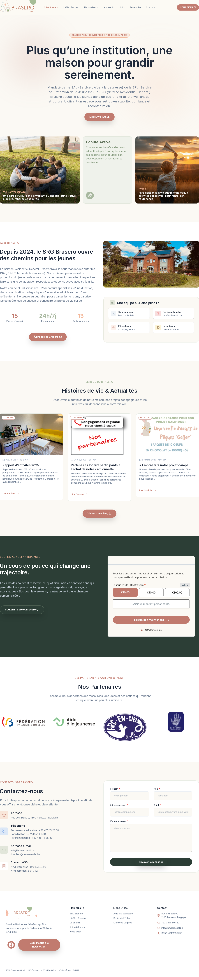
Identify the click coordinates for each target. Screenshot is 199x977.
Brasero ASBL (20, 862)
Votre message (119, 821)
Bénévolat (135, 7)
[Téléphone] (4, 831)
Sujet (157, 805)
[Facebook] (11, 945)
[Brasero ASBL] (4, 866)
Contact (150, 7)
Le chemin (108, 7)
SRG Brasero (51, 7)
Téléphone (18, 825)
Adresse (16, 813)
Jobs (122, 7)
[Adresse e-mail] (4, 850)
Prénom (115, 788)
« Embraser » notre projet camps (163, 465)
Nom (157, 788)
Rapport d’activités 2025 (20, 465)
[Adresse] (4, 815)
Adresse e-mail (21, 846)
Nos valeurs (91, 7)
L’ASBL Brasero (71, 7)
